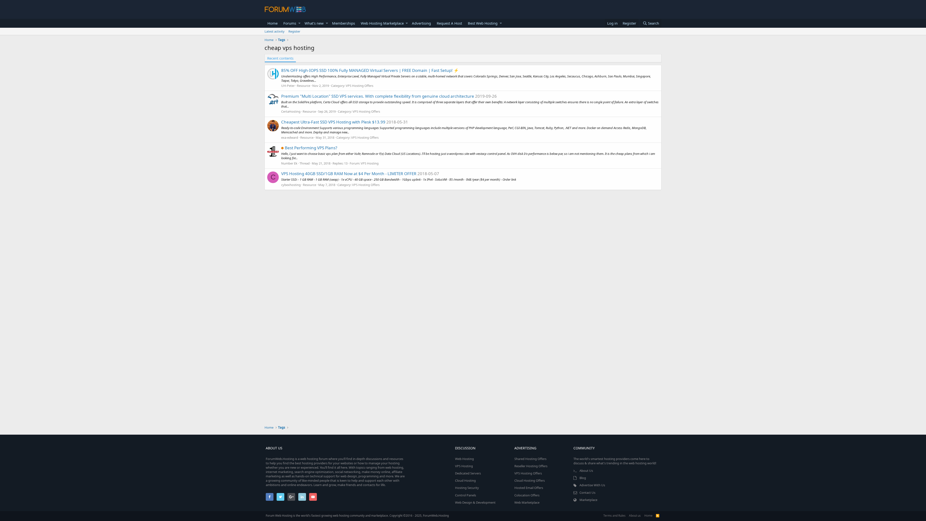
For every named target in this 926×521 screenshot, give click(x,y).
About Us (586, 470)
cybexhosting (291, 185)
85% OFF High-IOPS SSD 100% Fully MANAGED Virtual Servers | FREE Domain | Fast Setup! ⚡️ (370, 70)
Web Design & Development (475, 502)
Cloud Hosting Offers (529, 480)
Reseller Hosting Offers (530, 466)
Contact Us (587, 492)
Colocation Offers (526, 495)
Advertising (421, 23)
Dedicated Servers (468, 473)
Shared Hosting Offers (530, 459)
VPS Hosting (370, 163)
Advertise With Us (592, 485)
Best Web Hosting (482, 23)
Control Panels (465, 495)
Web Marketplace (526, 502)
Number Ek (289, 163)
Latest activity (275, 31)
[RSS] (657, 515)
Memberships (343, 23)
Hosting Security (467, 488)
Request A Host (449, 23)
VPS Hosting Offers (359, 85)
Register (294, 31)
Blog (582, 478)
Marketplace (588, 500)
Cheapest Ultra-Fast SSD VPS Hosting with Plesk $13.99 (333, 122)
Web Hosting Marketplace (382, 23)
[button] (299, 23)
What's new (314, 23)
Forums (289, 23)
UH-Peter (288, 85)
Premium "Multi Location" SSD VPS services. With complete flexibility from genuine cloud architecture (377, 96)
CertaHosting (290, 111)
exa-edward (289, 137)
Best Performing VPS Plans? (311, 148)
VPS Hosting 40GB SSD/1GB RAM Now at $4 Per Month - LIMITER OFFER (348, 173)
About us (635, 516)
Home (272, 23)
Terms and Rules (614, 516)
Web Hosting (464, 459)
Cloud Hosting (465, 480)
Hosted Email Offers (528, 488)
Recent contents (280, 58)
